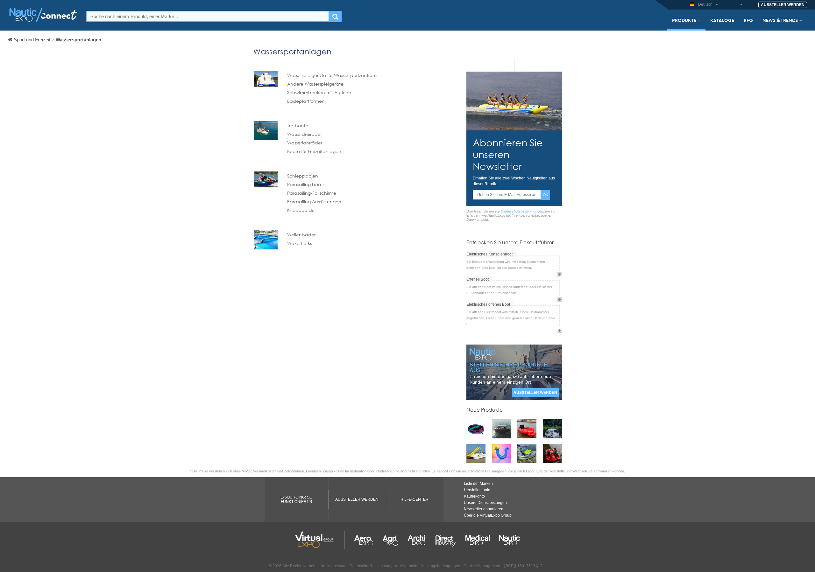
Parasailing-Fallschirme (311, 193)
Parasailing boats (305, 184)
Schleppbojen (302, 175)
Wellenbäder (301, 234)
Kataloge (722, 20)
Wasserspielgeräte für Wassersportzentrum (332, 75)
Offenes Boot (477, 279)
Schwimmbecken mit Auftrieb (319, 92)
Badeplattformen (306, 101)
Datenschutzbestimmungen (522, 211)
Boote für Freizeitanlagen (314, 151)
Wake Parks (299, 243)
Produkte (684, 20)
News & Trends (780, 20)
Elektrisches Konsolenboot (489, 254)
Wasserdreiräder (304, 134)
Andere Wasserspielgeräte (315, 84)
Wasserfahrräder (304, 142)
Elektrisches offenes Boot (488, 304)
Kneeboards (300, 210)
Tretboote (297, 125)
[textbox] (207, 16)
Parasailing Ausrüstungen (314, 201)
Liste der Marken (478, 483)
